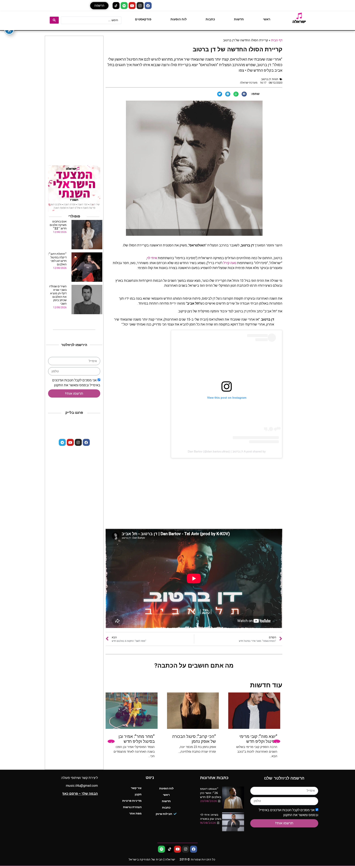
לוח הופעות (179, 19)
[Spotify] (124, 5)
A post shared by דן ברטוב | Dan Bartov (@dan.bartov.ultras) (227, 451)
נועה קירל (229, 263)
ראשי (266, 19)
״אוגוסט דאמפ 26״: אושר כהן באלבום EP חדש (210, 793)
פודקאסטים (143, 19)
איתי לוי (152, 258)
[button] (99, 5)
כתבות (210, 19)
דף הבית (276, 40)
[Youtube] (132, 5)
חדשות (239, 19)
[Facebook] (148, 5)
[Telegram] (62, 442)
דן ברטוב (266, 79)
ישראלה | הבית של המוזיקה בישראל (152, 859)
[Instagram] (140, 5)
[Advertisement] (194, 496)
